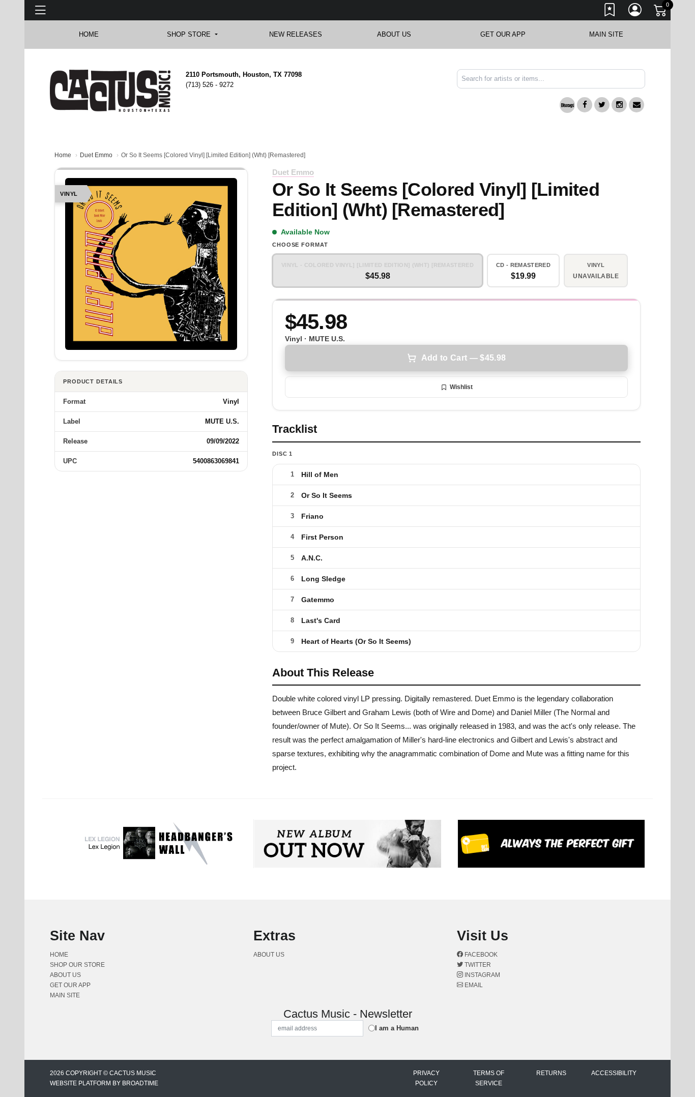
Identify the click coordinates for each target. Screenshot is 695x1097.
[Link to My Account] (635, 12)
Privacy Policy (426, 1078)
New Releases (295, 34)
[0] (661, 12)
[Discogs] (567, 105)
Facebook (480, 954)
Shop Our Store (77, 964)
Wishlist (461, 387)
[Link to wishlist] (610, 12)
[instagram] (619, 104)
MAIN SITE (606, 34)
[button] (192, 34)
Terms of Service (488, 1078)
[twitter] (602, 104)
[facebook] (584, 104)
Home (62, 155)
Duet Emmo (96, 155)
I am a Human (397, 1028)
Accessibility (613, 1073)
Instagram (481, 975)
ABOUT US (399, 34)
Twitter (477, 964)
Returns (551, 1073)
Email (473, 985)
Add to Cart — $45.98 (463, 357)
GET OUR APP (503, 34)
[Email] (636, 104)
